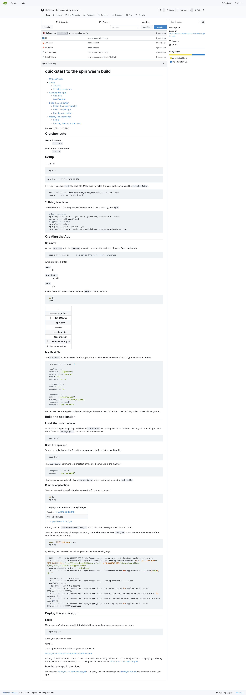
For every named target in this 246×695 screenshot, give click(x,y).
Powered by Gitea (10, 693)
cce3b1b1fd (62, 33)
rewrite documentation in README (102, 57)
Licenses (239, 693)
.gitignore (49, 43)
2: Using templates (62, 89)
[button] (170, 10)
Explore (14, 3)
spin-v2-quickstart (70, 10)
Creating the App (57, 92)
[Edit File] (163, 64)
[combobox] (125, 27)
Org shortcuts (56, 79)
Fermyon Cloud (128, 671)
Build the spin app (62, 109)
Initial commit (93, 43)
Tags (147, 22)
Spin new (57, 95)
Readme (175, 41)
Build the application (59, 103)
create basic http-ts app (98, 38)
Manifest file (59, 99)
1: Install (57, 85)
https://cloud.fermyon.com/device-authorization (68, 653)
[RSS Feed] (161, 10)
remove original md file (78, 33)
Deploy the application (60, 116)
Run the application (62, 113)
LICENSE (49, 47)
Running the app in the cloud (67, 123)
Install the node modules (65, 106)
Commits (63, 22)
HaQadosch (51, 10)
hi (46, 38)
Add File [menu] (146, 27)
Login (56, 119)
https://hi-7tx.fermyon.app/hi (124, 661)
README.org (50, 57)
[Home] (4, 3)
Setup (52, 82)
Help (23, 3)
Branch (105, 22)
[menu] (219, 693)
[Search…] (203, 22)
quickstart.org (51, 52)
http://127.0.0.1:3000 (64, 512)
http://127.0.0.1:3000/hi (61, 521)
